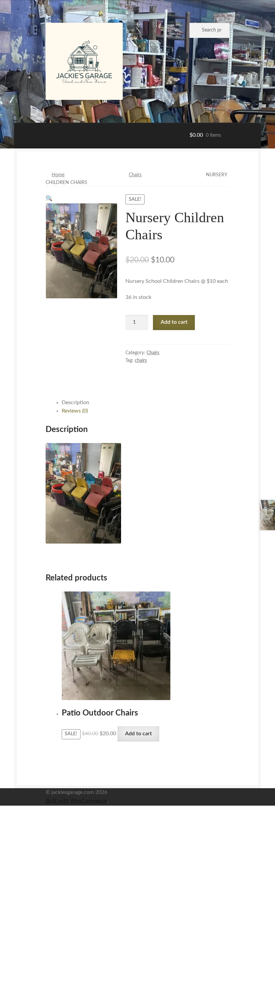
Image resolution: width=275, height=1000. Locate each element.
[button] (49, 198)
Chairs (135, 175)
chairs (141, 360)
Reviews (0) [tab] (75, 411)
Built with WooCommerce (76, 801)
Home (58, 175)
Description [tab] (75, 402)
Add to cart (174, 322)
